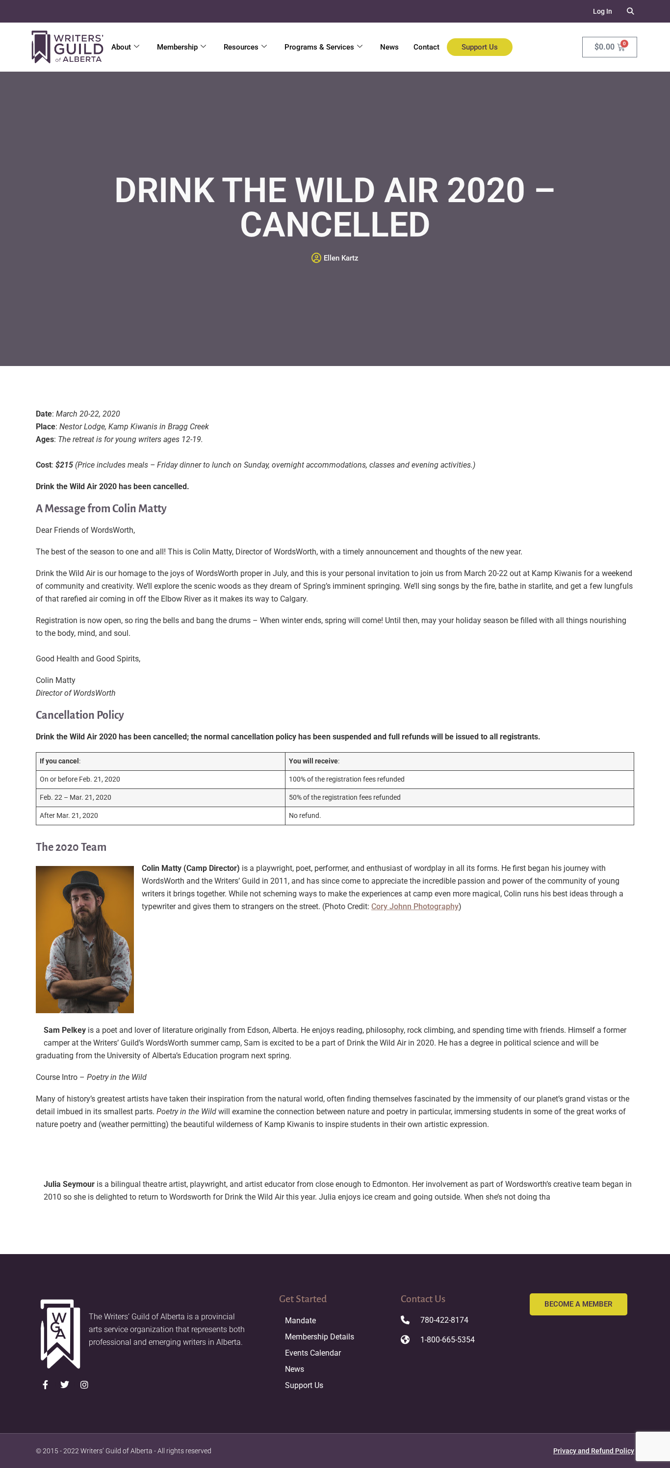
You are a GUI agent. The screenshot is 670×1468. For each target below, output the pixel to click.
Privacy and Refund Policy (593, 1451)
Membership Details (319, 1336)
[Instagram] (84, 1384)
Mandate (300, 1320)
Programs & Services (319, 47)
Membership (177, 47)
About (121, 47)
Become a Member (578, 1304)
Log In (602, 11)
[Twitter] (65, 1384)
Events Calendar (313, 1353)
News (389, 47)
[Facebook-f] (45, 1384)
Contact (426, 47)
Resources (241, 47)
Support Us (480, 47)
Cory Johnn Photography (415, 906)
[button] (630, 11)
